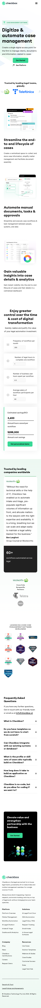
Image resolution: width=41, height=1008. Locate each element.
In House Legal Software (27, 933)
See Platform (21, 65)
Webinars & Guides (28, 954)
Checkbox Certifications (7, 955)
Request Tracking (28, 925)
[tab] (20, 580)
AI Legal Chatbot (8, 925)
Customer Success (28, 961)
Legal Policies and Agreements (13, 988)
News (4, 950)
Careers (5, 960)
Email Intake (26, 928)
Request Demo (7, 963)
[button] (36, 3)
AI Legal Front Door (29, 913)
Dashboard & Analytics (10, 932)
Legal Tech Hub (27, 969)
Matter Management (9, 917)
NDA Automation (28, 917)
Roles (24, 965)
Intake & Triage (7, 928)
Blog (3, 946)
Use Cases (26, 946)
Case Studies (26, 957)
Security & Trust (7, 984)
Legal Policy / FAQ (28, 921)
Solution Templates (29, 950)
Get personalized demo (20, 444)
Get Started (20, 60)
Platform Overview (9, 913)
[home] (9, 3)
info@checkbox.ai (24, 713)
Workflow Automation (10, 921)
